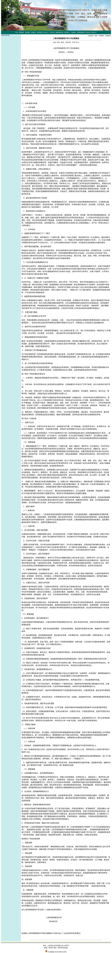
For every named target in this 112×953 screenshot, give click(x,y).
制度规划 (108, 35)
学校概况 (101, 35)
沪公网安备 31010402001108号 (57, 952)
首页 (96, 35)
